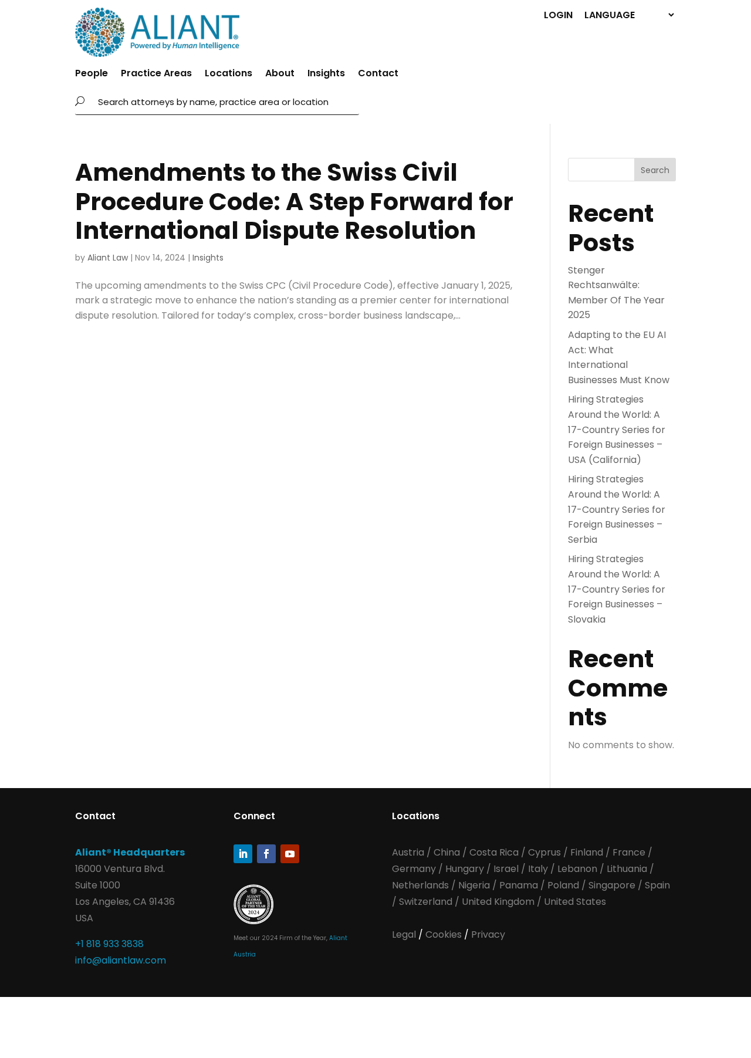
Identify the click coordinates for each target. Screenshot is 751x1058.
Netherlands (420, 885)
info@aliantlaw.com (120, 960)
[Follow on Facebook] (266, 853)
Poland (563, 885)
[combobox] (225, 101)
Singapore (613, 885)
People (91, 74)
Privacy (488, 934)
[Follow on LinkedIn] (243, 853)
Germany (414, 869)
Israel (506, 869)
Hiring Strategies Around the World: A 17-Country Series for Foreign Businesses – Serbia (616, 509)
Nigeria (474, 885)
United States (575, 901)
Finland (586, 852)
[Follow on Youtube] (289, 853)
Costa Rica (495, 852)
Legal (405, 934)
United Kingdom (498, 901)
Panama (518, 885)
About (280, 74)
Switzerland (427, 901)
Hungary (464, 869)
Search (655, 170)
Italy (538, 869)
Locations (228, 74)
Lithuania (627, 869)
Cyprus (544, 852)
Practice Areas (156, 74)
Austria (409, 852)
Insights (326, 74)
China (448, 852)
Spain (657, 885)
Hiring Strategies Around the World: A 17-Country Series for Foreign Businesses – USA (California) (616, 429)
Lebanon (577, 869)
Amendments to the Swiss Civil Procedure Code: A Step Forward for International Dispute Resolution (294, 201)
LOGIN (558, 14)
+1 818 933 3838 (109, 944)
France (629, 852)
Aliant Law (107, 257)
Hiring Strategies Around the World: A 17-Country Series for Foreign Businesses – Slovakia (616, 589)
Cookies (444, 934)
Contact (378, 74)
